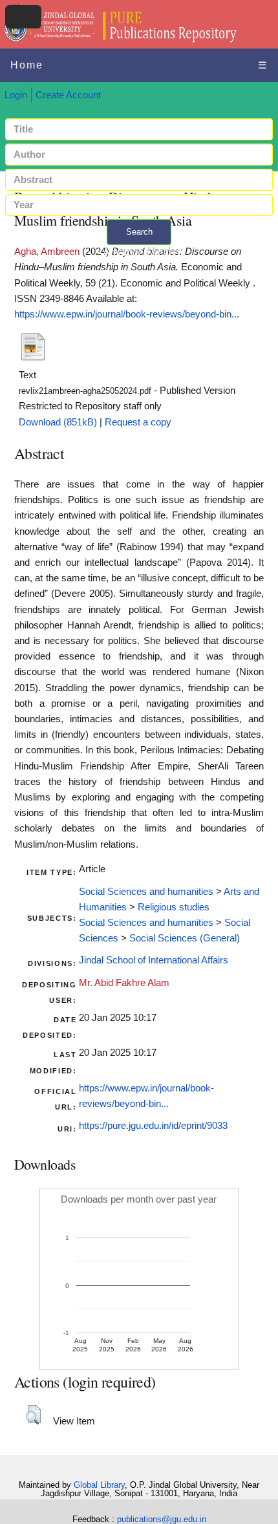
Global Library (99, 1485)
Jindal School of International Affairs (153, 960)
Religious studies (173, 907)
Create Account (68, 95)
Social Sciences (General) (184, 938)
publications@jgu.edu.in (161, 1519)
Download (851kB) (58, 422)
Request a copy (138, 422)
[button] (33, 1414)
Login (16, 95)
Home (26, 64)
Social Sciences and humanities (146, 891)
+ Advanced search (139, 252)
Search (139, 232)
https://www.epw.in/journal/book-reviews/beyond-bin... (126, 314)
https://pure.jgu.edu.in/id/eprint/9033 (153, 1126)
